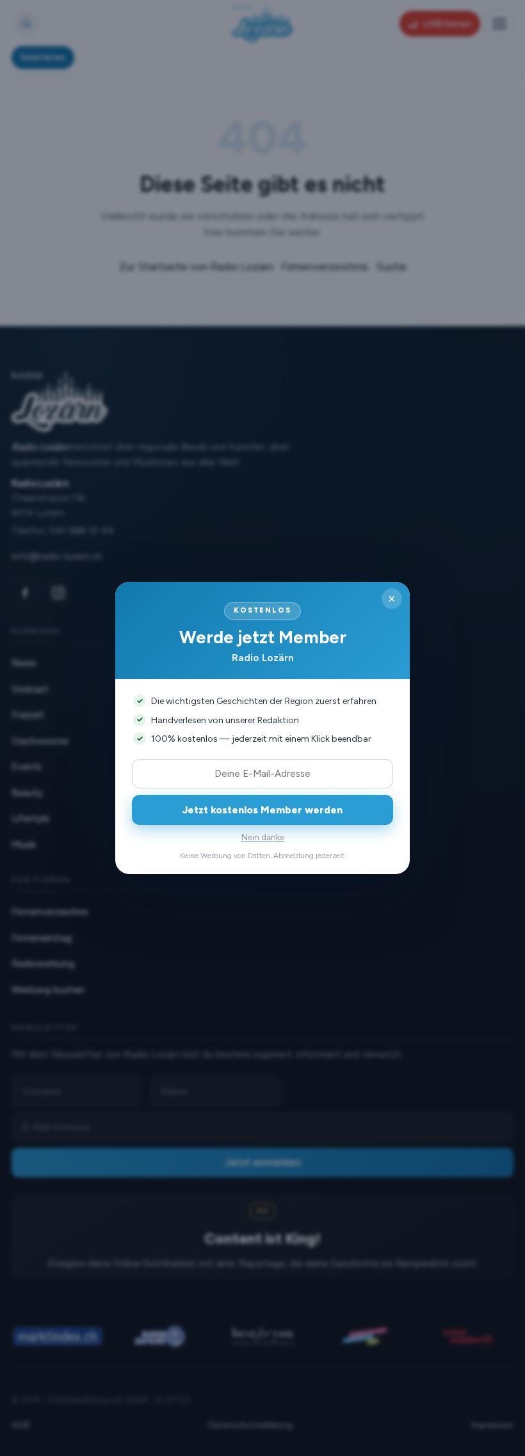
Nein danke (262, 837)
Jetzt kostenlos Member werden (262, 810)
